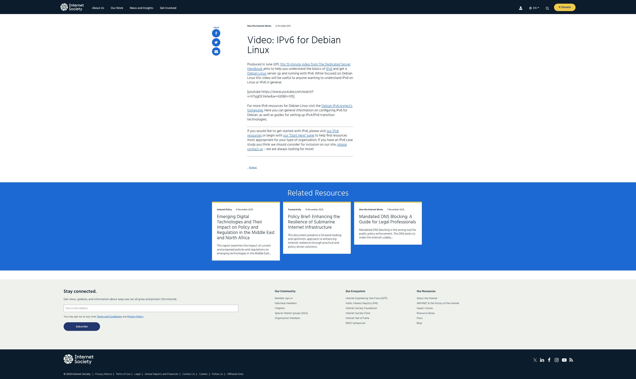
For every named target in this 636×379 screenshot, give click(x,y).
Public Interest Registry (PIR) (362, 303)
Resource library (426, 313)
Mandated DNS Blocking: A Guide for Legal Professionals (387, 219)
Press (420, 318)
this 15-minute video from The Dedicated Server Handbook (299, 67)
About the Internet (427, 298)
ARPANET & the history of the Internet (438, 303)
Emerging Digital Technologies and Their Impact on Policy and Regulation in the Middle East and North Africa (246, 227)
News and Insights (141, 8)
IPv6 (329, 69)
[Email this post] (216, 51)
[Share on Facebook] (216, 33)
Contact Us (189, 374)
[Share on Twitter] (216, 42)
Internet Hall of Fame (357, 318)
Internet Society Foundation (361, 308)
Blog (419, 323)
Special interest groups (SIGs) (291, 313)
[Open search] (547, 8)
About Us (98, 8)
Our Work (117, 8)
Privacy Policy (135, 317)
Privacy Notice (103, 374)
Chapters (280, 308)
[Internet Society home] (72, 7)
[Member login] (521, 8)
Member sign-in (283, 298)
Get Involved (168, 8)
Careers (203, 374)
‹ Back (216, 27)
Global (253, 168)
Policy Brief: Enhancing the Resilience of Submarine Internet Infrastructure (314, 222)
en (535, 8)
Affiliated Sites (235, 374)
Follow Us (217, 374)
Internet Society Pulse (358, 313)
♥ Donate (565, 7)
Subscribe (82, 327)
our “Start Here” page (298, 135)
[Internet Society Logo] (78, 359)
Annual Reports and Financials (161, 374)
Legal (137, 374)
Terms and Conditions (109, 317)
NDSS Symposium (356, 323)
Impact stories (425, 308)
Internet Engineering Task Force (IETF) (366, 298)
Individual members (286, 303)
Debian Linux (256, 73)
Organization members (287, 318)
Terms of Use (123, 374)
